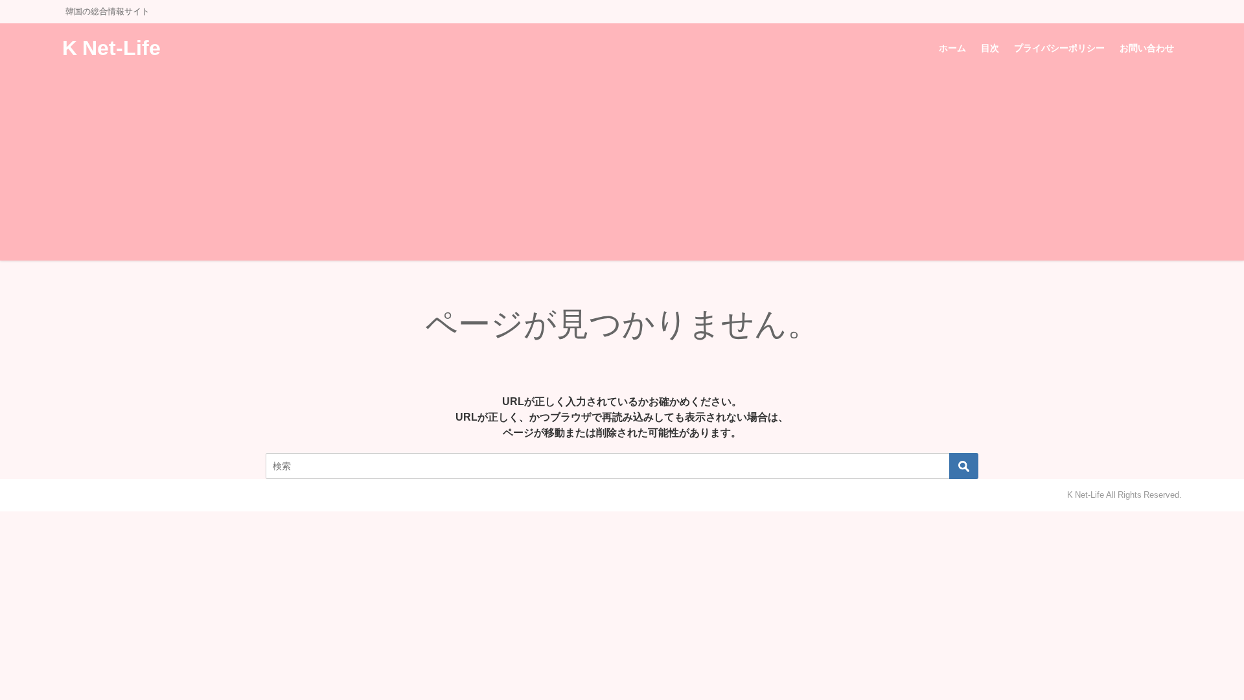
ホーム (952, 47)
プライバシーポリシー (1059, 47)
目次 (990, 47)
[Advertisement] (622, 170)
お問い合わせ (1147, 47)
